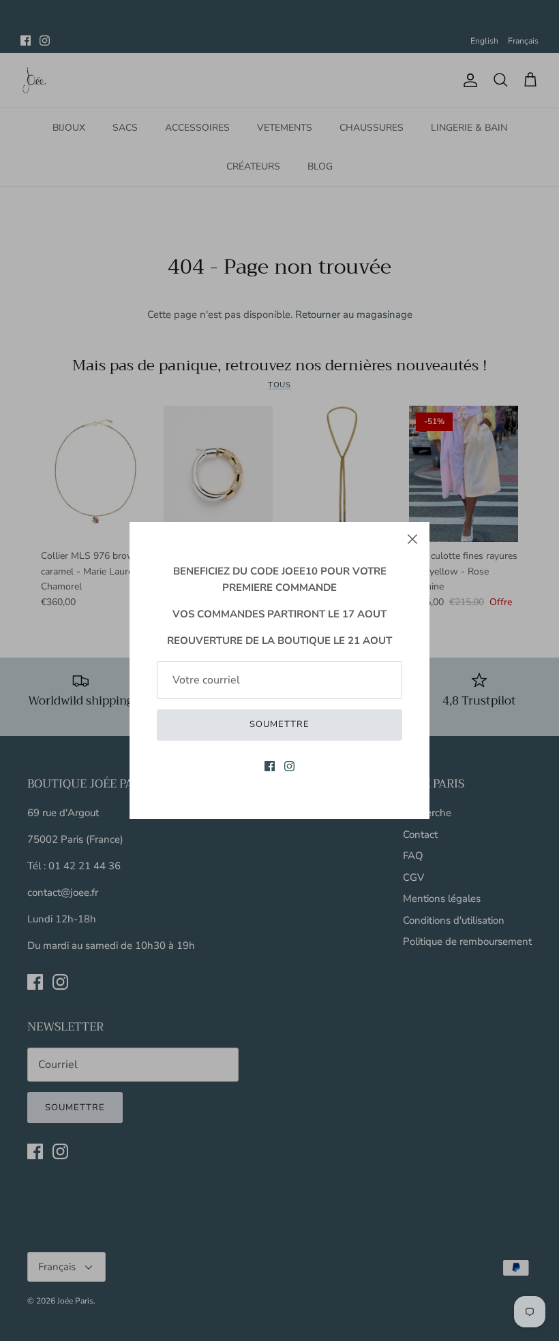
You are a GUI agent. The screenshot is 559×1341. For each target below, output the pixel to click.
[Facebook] (270, 766)
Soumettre (279, 724)
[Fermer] (412, 539)
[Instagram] (289, 766)
